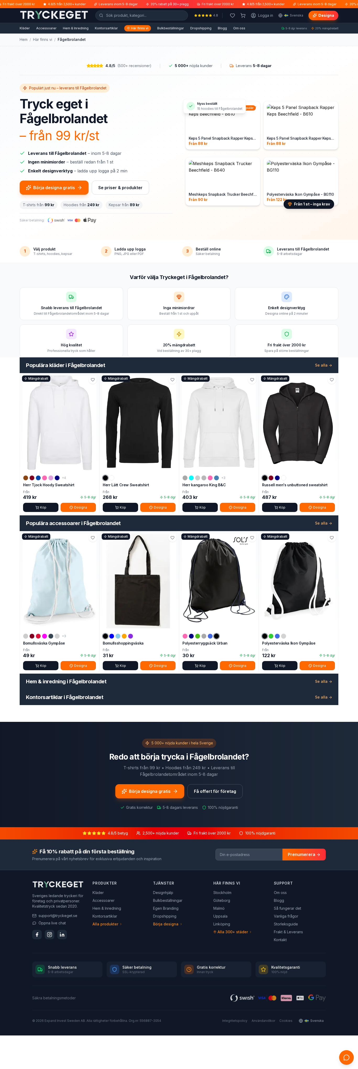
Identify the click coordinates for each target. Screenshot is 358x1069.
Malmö (219, 908)
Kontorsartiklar (106, 28)
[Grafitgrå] (50, 636)
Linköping (221, 924)
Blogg (222, 28)
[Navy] (57, 478)
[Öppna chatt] (346, 1057)
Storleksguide (286, 924)
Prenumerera (301, 854)
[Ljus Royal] (277, 636)
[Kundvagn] (243, 15)
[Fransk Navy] (277, 478)
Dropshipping (200, 28)
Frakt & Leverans (288, 932)
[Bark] (25, 478)
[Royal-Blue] (210, 636)
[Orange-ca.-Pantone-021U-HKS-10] (124, 636)
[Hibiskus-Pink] (44, 478)
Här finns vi (139, 28)
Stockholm (222, 892)
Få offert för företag (215, 791)
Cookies (285, 1021)
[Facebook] (37, 934)
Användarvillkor (263, 1021)
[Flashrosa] (185, 636)
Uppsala (220, 916)
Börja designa (165, 924)
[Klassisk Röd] (38, 636)
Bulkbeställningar (170, 28)
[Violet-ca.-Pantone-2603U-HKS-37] (130, 636)
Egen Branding (165, 908)
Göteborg (221, 900)
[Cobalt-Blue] (38, 478)
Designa (326, 15)
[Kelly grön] (197, 636)
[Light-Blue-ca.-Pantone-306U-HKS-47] (118, 636)
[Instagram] (49, 934)
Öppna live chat (52, 923)
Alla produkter (105, 924)
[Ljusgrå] (57, 636)
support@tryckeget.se (58, 915)
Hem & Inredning (76, 28)
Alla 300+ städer (233, 932)
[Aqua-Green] (191, 478)
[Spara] (93, 379)
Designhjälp (163, 892)
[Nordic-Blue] (216, 478)
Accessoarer (46, 28)
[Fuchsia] (44, 636)
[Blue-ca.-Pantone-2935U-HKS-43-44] (111, 636)
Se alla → (323, 365)
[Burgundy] (32, 478)
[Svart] (105, 478)
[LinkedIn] (62, 934)
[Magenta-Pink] (210, 478)
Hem (24, 39)
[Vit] (111, 478)
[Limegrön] (271, 636)
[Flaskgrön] (197, 478)
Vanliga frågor (286, 916)
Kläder (25, 28)
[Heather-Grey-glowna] (185, 478)
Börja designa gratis (54, 187)
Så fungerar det (287, 908)
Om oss (239, 28)
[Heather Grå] (204, 478)
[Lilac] (50, 478)
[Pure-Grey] (204, 636)
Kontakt (280, 939)
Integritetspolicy (234, 1021)
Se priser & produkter (120, 187)
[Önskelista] (232, 15)
